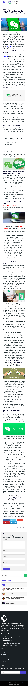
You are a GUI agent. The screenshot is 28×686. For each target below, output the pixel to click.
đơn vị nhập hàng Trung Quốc (14, 498)
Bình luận (5, 539)
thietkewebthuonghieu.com (11, 645)
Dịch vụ (4, 656)
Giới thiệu (4, 654)
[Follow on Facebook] (2, 676)
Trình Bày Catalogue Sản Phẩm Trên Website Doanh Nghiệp (15, 589)
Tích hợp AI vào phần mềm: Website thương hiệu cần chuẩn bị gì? (15, 603)
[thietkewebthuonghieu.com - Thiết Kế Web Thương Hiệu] (14, 2)
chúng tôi (8, 46)
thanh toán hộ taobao (13, 360)
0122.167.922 (17, 642)
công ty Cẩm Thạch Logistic (16, 362)
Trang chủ (5, 652)
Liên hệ (4, 661)
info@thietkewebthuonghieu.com (13, 643)
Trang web (5, 562)
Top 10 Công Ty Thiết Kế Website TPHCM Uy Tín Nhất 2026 (16, 585)
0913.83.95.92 (10, 640)
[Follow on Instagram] (4, 676)
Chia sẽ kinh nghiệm (7, 659)
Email (4, 556)
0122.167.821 (11, 642)
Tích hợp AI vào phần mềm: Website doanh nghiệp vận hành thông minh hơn (15, 598)
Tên (4, 550)
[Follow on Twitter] (6, 676)
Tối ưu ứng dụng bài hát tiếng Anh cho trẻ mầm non (14, 594)
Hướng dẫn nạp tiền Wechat (9, 205)
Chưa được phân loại (7, 9)
